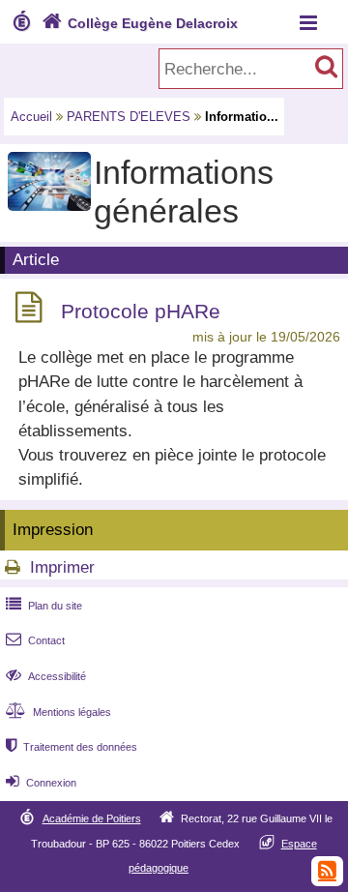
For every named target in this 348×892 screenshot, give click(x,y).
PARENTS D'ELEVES (128, 116)
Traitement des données (71, 747)
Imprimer (62, 567)
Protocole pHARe (140, 311)
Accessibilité (46, 676)
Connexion (41, 782)
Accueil (31, 116)
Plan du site (44, 605)
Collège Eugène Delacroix (140, 23)
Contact (35, 640)
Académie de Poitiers (92, 818)
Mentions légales (58, 712)
